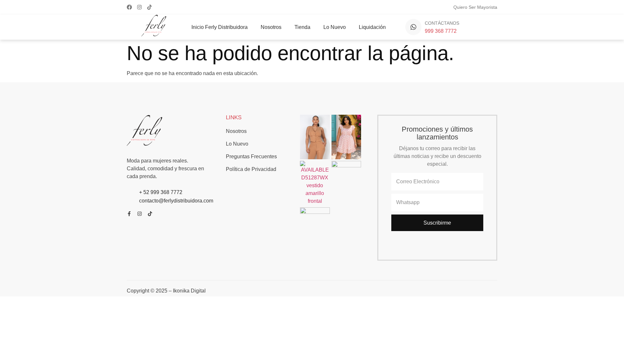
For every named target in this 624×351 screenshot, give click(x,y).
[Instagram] (139, 7)
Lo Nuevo (334, 27)
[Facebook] (129, 7)
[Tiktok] (149, 7)
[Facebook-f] (129, 213)
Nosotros (271, 27)
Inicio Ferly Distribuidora (219, 27)
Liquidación (372, 27)
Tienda (302, 27)
